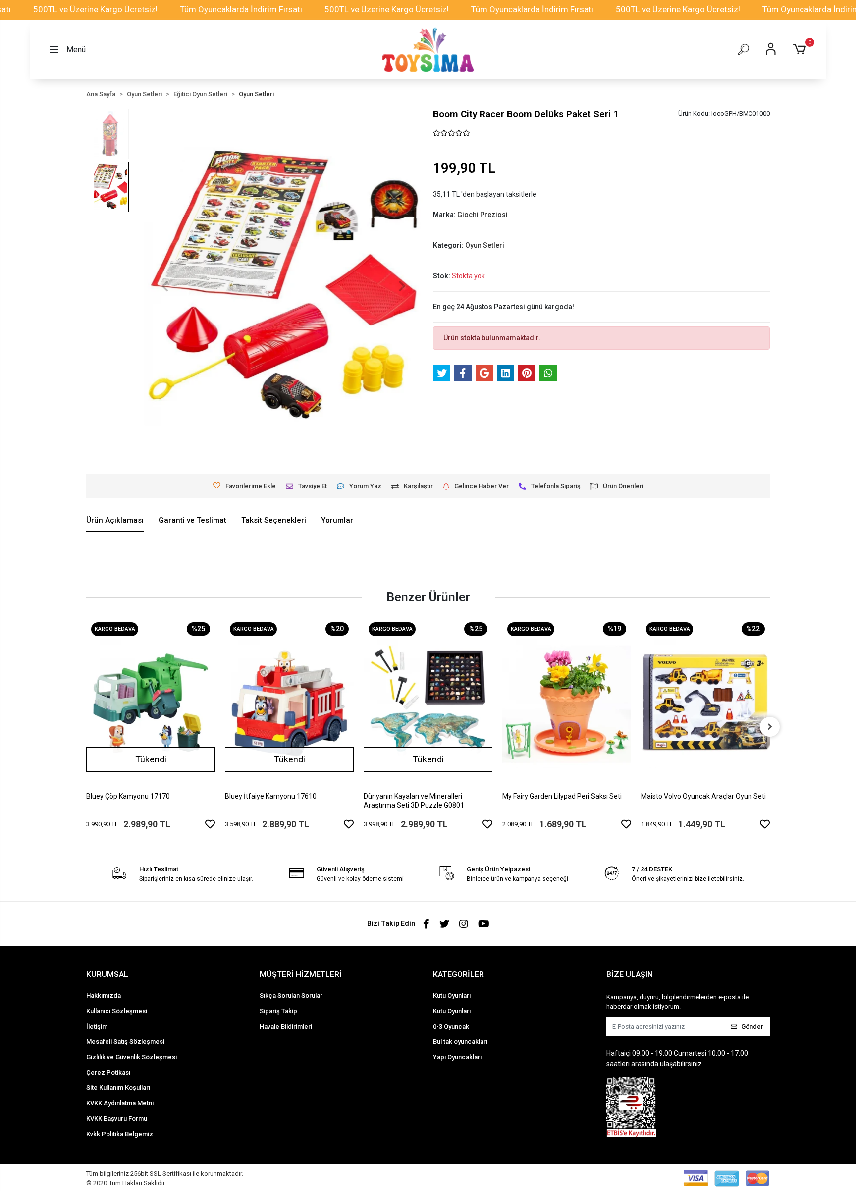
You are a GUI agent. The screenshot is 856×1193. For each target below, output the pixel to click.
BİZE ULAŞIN (629, 974)
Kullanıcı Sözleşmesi (116, 1011)
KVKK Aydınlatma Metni (120, 1103)
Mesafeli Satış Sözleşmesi (125, 1041)
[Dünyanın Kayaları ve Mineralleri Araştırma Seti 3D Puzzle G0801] (428, 703)
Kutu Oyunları (452, 995)
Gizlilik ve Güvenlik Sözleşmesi (131, 1057)
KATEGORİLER (458, 974)
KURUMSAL (107, 974)
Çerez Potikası (108, 1072)
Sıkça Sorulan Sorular (291, 995)
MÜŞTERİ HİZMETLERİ (301, 974)
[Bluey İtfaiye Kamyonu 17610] (289, 703)
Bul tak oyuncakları (460, 1041)
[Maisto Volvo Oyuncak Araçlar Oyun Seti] (705, 703)
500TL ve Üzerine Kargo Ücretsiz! (95, 9)
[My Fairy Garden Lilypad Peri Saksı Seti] (566, 703)
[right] (770, 727)
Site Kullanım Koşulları (118, 1087)
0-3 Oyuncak (451, 1026)
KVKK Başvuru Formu (116, 1118)
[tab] (115, 521)
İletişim (96, 1026)
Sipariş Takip (278, 1011)
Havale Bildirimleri (286, 1026)
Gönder (752, 1026)
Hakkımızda (103, 995)
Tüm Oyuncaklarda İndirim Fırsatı (241, 9)
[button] (801, 49)
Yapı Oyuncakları (457, 1057)
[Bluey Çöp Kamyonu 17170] (150, 703)
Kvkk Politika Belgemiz (119, 1134)
